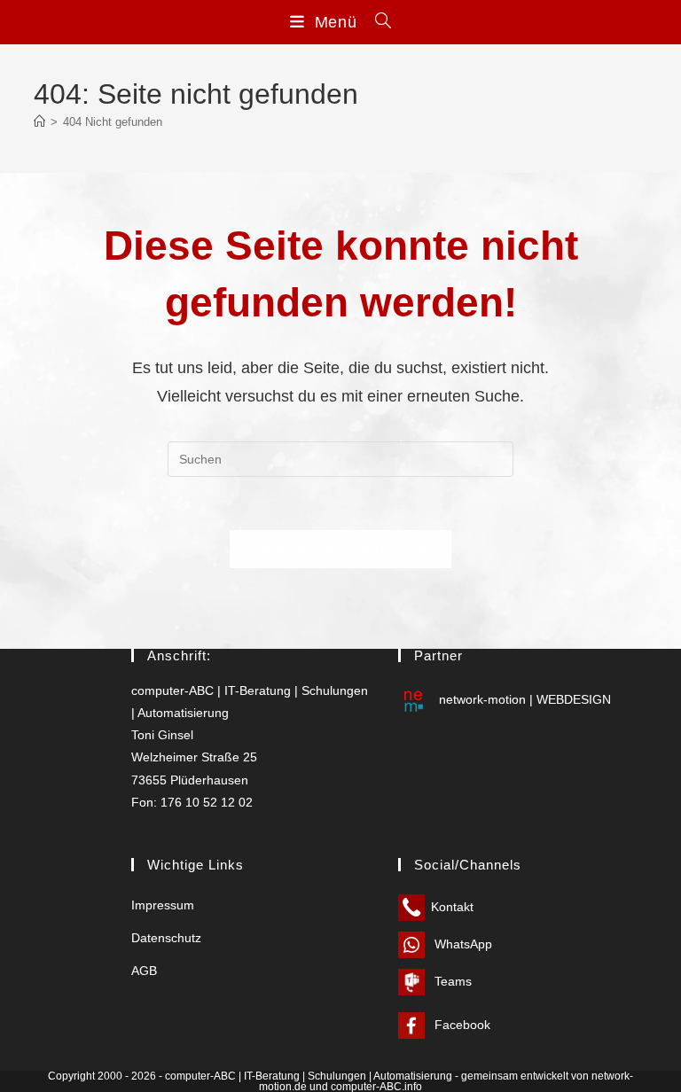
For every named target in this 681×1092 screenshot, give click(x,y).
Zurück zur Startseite (340, 549)
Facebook (460, 1025)
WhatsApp (461, 944)
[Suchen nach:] (377, 22)
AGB (144, 970)
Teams (451, 981)
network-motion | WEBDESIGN (523, 699)
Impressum (162, 905)
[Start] (39, 122)
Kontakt (452, 907)
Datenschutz (166, 938)
